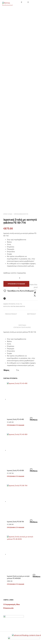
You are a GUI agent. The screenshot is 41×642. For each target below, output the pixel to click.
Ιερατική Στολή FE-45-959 (15, 470)
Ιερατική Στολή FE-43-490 (15, 419)
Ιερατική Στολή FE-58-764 (15, 522)
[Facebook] (35, 293)
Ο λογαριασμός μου (11, 604)
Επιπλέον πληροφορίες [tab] (22, 327)
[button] (20, 2)
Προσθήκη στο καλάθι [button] (15, 425)
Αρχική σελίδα (7, 214)
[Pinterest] (4, 299)
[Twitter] (35, 296)
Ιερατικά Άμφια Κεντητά (21, 214)
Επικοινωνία (8, 608)
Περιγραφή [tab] (22, 325)
